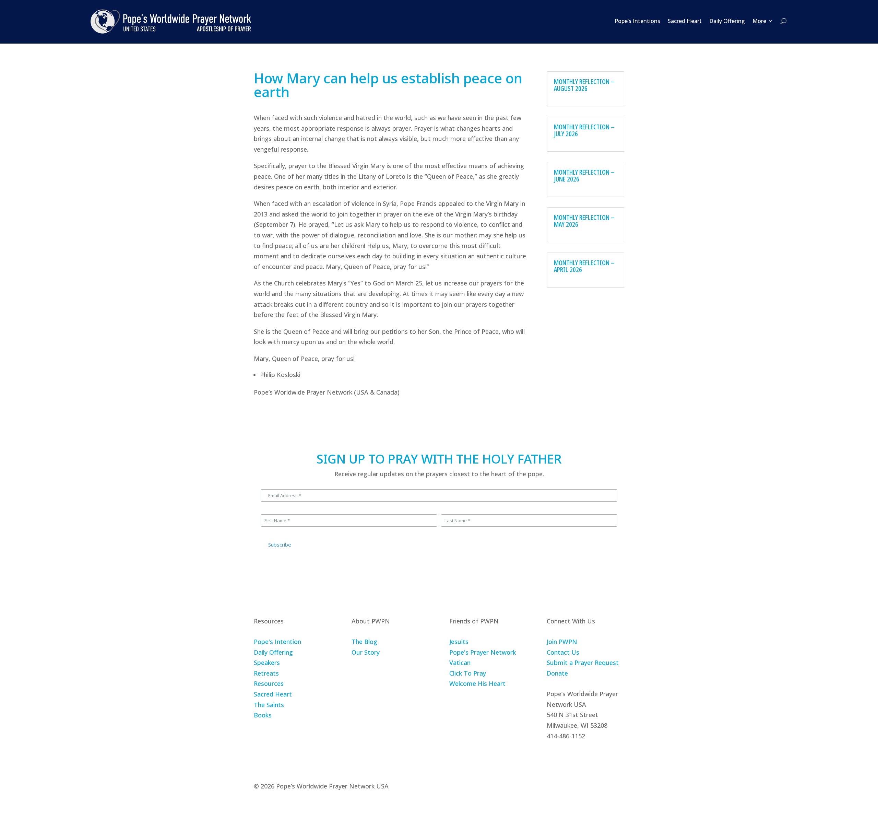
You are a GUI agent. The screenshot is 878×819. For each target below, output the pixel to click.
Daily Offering (727, 21)
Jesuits (458, 641)
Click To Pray (467, 673)
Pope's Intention (277, 641)
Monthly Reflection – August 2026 (584, 85)
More (759, 21)
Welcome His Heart (477, 683)
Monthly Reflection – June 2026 (584, 175)
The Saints (269, 705)
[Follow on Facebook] (552, 756)
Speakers (267, 662)
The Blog (364, 641)
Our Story (366, 652)
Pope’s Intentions (637, 21)
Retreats (266, 673)
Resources (269, 683)
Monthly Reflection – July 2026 (584, 130)
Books (263, 715)
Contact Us (563, 652)
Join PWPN (562, 641)
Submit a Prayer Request (583, 662)
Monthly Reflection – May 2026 (584, 221)
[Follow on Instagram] (568, 756)
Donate (557, 673)
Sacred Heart (685, 21)
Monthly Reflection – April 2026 (584, 266)
